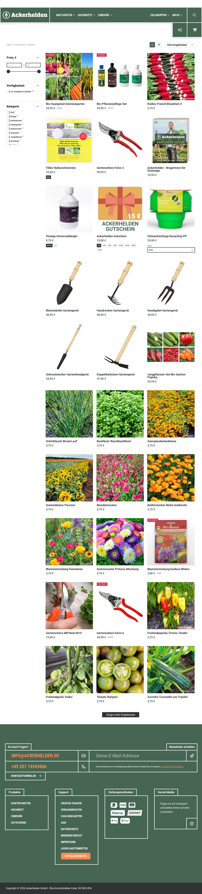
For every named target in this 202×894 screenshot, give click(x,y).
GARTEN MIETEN (21, 803)
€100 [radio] (121, 245)
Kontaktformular (23, 775)
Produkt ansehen (69, 96)
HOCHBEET (17, 809)
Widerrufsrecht (71, 835)
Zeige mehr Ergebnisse (120, 714)
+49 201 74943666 (29, 766)
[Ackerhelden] (24, 15)
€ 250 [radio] (100, 250)
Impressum (68, 842)
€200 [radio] (133, 245)
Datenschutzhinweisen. (172, 766)
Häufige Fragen (71, 803)
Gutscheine (18, 822)
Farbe (149, 246)
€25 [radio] (109, 245)
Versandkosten (71, 809)
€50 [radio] (115, 245)
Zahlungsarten (71, 816)
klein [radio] (48, 177)
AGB (63, 822)
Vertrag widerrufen (76, 856)
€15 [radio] (99, 245)
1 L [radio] (55, 245)
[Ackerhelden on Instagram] (192, 823)
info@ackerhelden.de (35, 755)
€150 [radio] (127, 245)
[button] (152, 44)
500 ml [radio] (49, 245)
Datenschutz (69, 829)
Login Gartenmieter (74, 848)
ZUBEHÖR (16, 816)
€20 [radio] (104, 245)
